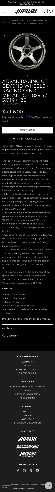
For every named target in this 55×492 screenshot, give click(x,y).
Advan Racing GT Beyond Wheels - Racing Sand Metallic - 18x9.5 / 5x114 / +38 (31, 22)
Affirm (27, 390)
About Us (28, 411)
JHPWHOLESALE (27, 445)
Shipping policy (44, 484)
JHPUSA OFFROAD (27, 454)
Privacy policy (25, 484)
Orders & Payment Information (27, 386)
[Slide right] (34, 75)
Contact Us (27, 362)
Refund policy (15, 484)
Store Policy (28, 365)
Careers (27, 415)
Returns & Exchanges (27, 369)
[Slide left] (21, 75)
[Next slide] (52, 3)
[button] (3, 11)
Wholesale (27, 419)
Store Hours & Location (27, 423)
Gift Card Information (27, 394)
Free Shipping (27, 398)
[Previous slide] (3, 3)
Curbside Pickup (27, 373)
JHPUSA (28, 439)
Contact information (19, 488)
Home (4, 22)
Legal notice (30, 488)
